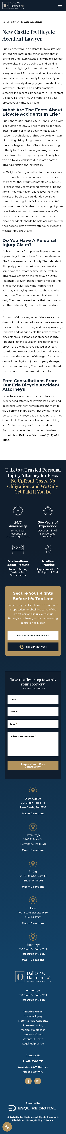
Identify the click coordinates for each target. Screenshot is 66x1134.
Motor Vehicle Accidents (33, 1020)
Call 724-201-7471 (36, 647)
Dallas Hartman (10, 22)
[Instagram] (37, 1081)
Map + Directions (33, 813)
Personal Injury (33, 1016)
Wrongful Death (33, 1039)
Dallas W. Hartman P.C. (16, 97)
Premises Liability (33, 1025)
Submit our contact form (17, 430)
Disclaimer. (18, 1120)
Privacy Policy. (34, 1120)
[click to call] (7, 1127)
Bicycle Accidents (31, 22)
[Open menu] (60, 5)
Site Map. (49, 1120)
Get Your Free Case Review (33, 635)
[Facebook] (28, 1081)
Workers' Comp (33, 1034)
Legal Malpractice (33, 1043)
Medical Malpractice (33, 1029)
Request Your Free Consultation (33, 765)
